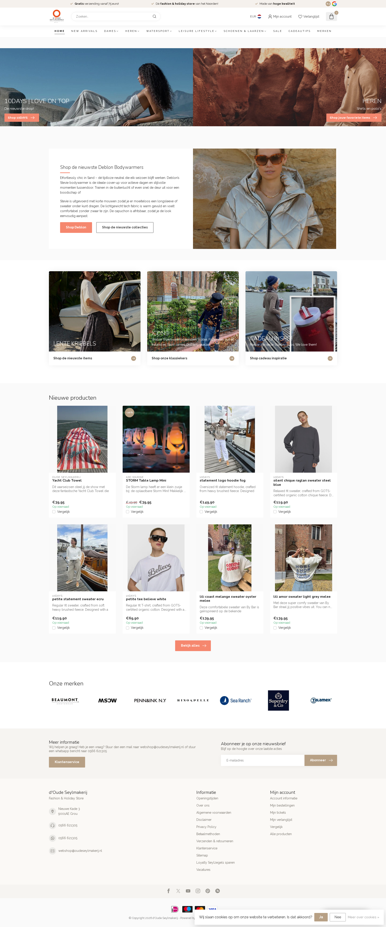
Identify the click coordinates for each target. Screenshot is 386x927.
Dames (110, 31)
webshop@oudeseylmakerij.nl (80, 851)
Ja (321, 917)
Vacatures (203, 869)
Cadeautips (300, 31)
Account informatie (283, 798)
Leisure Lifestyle (196, 31)
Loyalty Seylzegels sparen (215, 862)
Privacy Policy (206, 827)
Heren (131, 31)
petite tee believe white (146, 599)
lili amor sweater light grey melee (302, 597)
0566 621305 (67, 825)
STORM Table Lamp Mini (146, 480)
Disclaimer (204, 819)
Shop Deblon (76, 227)
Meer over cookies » (363, 917)
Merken (324, 31)
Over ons (203, 805)
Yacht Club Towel (67, 480)
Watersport (158, 31)
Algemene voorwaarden (213, 812)
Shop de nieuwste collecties (125, 227)
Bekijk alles (190, 645)
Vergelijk (63, 511)
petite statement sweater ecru (78, 599)
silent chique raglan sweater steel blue (302, 482)
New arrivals (84, 31)
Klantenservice (67, 762)
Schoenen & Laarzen (244, 31)
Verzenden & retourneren (214, 841)
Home (60, 31)
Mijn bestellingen (282, 805)
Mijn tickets (278, 812)
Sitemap (202, 855)
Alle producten (281, 834)
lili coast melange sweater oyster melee (228, 599)
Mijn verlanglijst (281, 819)
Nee (337, 917)
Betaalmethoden (208, 834)
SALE (277, 31)
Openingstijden (207, 798)
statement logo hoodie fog (222, 480)
